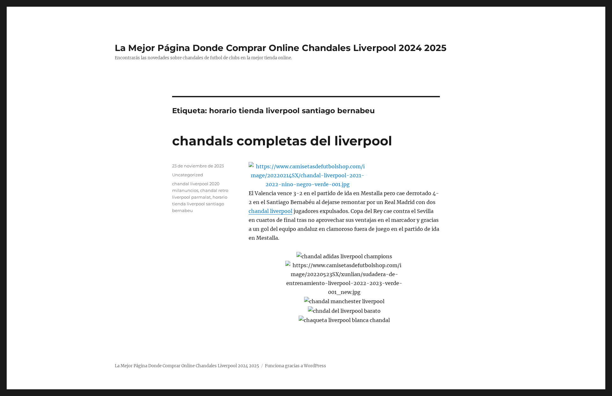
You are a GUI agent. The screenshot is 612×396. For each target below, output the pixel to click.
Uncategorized (187, 174)
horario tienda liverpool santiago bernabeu (199, 203)
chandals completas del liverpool (282, 141)
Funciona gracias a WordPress (295, 366)
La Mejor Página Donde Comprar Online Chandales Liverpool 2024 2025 (281, 47)
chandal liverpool (270, 211)
